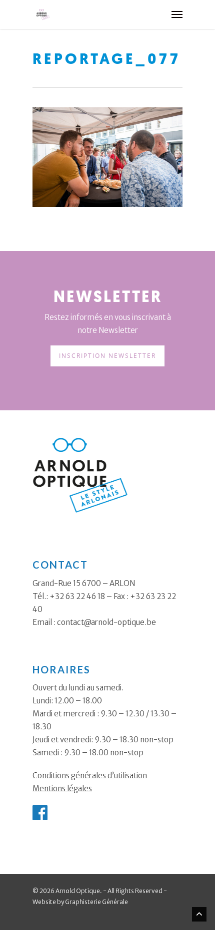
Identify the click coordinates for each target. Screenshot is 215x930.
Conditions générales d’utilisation (89, 775)
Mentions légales (62, 788)
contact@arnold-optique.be (106, 622)
